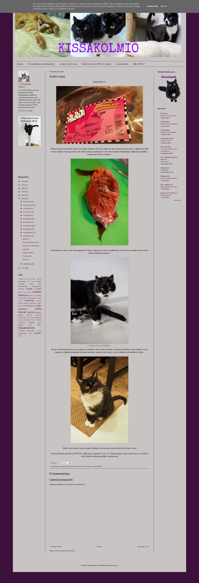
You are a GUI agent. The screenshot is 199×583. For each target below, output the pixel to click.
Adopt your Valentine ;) (31, 246)
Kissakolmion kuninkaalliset (41, 64)
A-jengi (20, 279)
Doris (20, 292)
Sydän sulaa (27, 256)
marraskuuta (28, 205)
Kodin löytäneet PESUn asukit (96, 64)
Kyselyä (26, 259)
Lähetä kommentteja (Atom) (64, 551)
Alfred (39, 279)
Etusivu (99, 546)
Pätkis (33, 320)
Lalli (29, 312)
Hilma (39, 303)
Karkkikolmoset (30, 306)
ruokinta (88, 466)
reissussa (21, 322)
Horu (20, 306)
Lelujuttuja (164, 170)
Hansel (39, 301)
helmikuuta (27, 236)
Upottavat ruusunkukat (169, 124)
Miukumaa (165, 168)
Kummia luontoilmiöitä (169, 132)
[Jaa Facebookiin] (70, 463)
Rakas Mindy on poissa (169, 187)
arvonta (21, 284)
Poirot (83, 466)
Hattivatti (33, 303)
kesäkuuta (27, 222)
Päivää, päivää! (166, 195)
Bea (39, 284)
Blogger (114, 565)
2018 (23, 188)
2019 (23, 185)
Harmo (20, 303)
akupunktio (32, 279)
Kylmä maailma (28, 253)
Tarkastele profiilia (25, 111)
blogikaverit (22, 286)
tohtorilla (30, 331)
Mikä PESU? (139, 64)
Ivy (23, 306)
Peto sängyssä (166, 184)
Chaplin (29, 289)
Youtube (37, 333)
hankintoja (29, 300)
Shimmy (21, 325)
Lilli (33, 312)
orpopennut (37, 317)
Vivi (30, 333)
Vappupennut (22, 333)
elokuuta (26, 215)
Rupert (39, 322)
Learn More (152, 6)
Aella (26, 279)
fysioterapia (32, 298)
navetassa (21, 317)
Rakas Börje (165, 162)
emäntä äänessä (65, 466)
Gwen (20, 301)
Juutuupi (26, 239)
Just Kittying (166, 147)
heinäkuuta (27, 219)
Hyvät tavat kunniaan (31, 242)
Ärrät (20, 336)
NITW (27, 317)
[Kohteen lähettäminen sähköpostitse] (62, 463)
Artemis (38, 281)
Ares (28, 281)
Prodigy (27, 320)
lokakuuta (27, 208)
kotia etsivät (75, 466)
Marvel (29, 315)
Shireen (30, 325)
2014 (23, 268)
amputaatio (22, 281)
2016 (23, 195)
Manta (20, 315)
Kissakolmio (26, 84)
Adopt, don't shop (68, 64)
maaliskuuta (28, 232)
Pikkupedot (165, 176)
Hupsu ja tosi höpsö (169, 193)
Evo (34, 296)
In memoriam (122, 64)
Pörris (39, 320)
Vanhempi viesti (143, 546)
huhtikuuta (27, 229)
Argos (33, 281)
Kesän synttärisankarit (169, 178)
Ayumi (31, 284)
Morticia (38, 315)
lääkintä (38, 312)
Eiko (24, 292)
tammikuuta (27, 264)
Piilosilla (26, 249)
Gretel (39, 298)
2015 (23, 199)
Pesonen (164, 113)
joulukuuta (27, 202)
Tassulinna (165, 130)
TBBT (39, 325)
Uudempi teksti (55, 546)
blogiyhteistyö (36, 286)
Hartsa (26, 303)
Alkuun (20, 64)
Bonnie (57, 466)
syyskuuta (27, 212)
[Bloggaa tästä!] (65, 463)
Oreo (31, 317)
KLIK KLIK (105, 453)
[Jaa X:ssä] (67, 463)
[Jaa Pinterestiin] (72, 463)
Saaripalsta (165, 122)
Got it (164, 6)
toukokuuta (27, 226)
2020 (23, 181)
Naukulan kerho (167, 138)
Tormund (38, 331)
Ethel (30, 296)
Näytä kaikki (177, 200)
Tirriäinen (21, 331)
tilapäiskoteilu (97, 466)
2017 (23, 192)
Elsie (29, 292)
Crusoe (38, 289)
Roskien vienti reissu (168, 116)
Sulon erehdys (166, 141)
